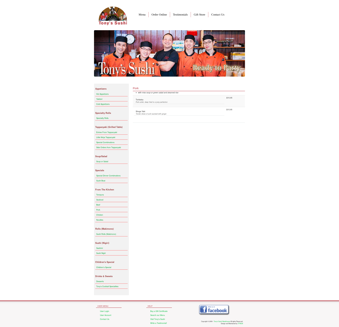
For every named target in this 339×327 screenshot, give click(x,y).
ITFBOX (240, 323)
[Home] (113, 15)
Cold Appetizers (103, 104)
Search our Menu (157, 315)
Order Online (159, 14)
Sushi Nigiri (101, 253)
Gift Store (199, 14)
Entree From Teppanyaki (106, 132)
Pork (98, 209)
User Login (104, 311)
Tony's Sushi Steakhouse (222, 321)
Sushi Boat (100, 180)
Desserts (100, 281)
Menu (142, 14)
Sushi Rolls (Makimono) (106, 234)
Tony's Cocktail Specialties (107, 286)
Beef (98, 204)
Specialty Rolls (102, 118)
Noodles (99, 219)
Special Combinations (105, 142)
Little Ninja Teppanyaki (105, 137)
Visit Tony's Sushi (157, 319)
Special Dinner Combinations (108, 175)
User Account (105, 315)
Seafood (99, 199)
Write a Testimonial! (158, 323)
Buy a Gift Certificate (159, 311)
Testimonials (180, 14)
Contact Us (217, 14)
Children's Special (103, 267)
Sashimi (99, 248)
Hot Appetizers (102, 94)
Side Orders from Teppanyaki (108, 147)
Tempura (100, 194)
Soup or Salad (102, 161)
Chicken (99, 214)
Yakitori (99, 99)
